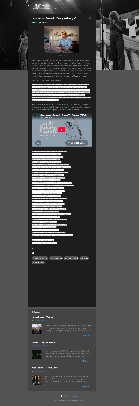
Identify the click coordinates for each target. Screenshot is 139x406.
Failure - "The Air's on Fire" (43, 342)
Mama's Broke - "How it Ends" (45, 368)
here (65, 107)
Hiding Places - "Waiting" (43, 317)
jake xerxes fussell (71, 258)
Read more (87, 336)
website (48, 110)
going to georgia (56, 258)
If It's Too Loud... (42, 5)
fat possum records (40, 258)
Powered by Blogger (71, 396)
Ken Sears (84, 258)
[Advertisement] (105, 46)
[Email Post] (33, 254)
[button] (90, 18)
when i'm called (38, 262)
